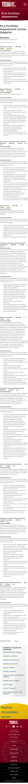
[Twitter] (10, 727)
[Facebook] (6, 727)
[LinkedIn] (17, 727)
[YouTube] (14, 727)
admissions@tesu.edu (14, 734)
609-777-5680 (14, 737)
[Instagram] (21, 727)
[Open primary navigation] (25, 4)
